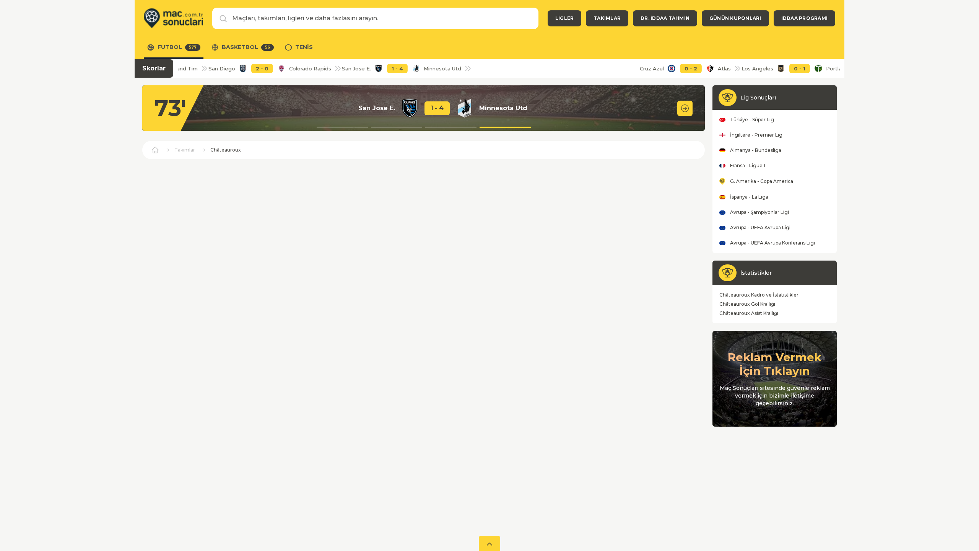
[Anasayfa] (173, 18)
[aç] (489, 543)
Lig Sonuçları (758, 97)
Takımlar (607, 18)
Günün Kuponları (735, 18)
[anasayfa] (155, 150)
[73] (685, 108)
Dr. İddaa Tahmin (665, 18)
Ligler (564, 18)
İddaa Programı (804, 18)
